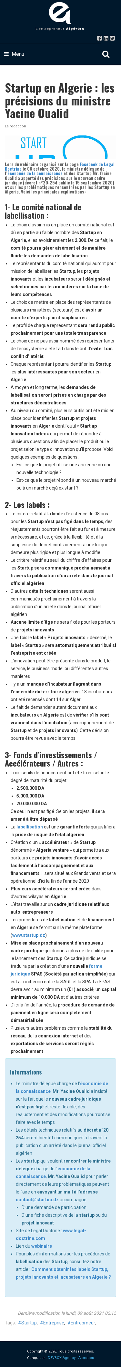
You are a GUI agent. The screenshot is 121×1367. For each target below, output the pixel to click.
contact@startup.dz (37, 1199)
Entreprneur (83, 1322)
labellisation (29, 826)
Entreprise (53, 1322)
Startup (29, 1322)
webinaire (41, 1246)
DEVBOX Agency (62, 1358)
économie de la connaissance (35, 173)
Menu (17, 54)
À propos (86, 1358)
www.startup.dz (28, 935)
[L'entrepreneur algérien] (60, 16)
